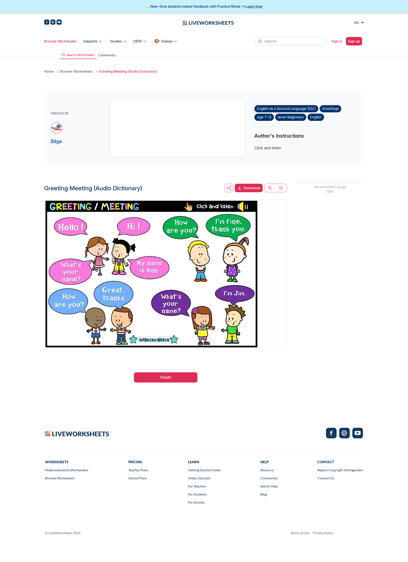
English (316, 117)
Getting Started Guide (204, 470)
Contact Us (325, 478)
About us (267, 470)
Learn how (254, 6)
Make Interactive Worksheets (66, 470)
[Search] (260, 40)
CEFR (137, 41)
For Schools (196, 502)
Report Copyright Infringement (340, 470)
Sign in (337, 41)
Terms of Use (300, 533)
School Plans (137, 478)
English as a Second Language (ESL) (286, 108)
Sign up (354, 41)
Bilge (56, 141)
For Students (197, 494)
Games (167, 41)
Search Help (269, 486)
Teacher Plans (138, 470)
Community (269, 478)
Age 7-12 (264, 117)
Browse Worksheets (60, 41)
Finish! (165, 377)
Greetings (330, 108)
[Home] (208, 22)
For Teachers (197, 486)
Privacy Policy (323, 533)
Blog (263, 494)
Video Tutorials (199, 478)
